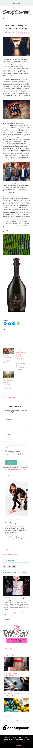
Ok (13, 745)
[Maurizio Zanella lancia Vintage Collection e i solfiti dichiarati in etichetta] (22, 359)
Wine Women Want (22, 33)
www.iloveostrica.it (8, 716)
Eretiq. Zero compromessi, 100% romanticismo (8, 357)
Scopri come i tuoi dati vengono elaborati (14, 469)
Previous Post (11, 397)
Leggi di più (17, 745)
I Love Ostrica (8, 648)
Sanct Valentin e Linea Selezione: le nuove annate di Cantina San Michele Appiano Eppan (8, 382)
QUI (15, 613)
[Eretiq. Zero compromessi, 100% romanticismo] (8, 351)
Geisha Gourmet (9, 32)
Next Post (23, 397)
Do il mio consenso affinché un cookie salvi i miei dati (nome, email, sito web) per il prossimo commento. (16, 453)
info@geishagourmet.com (10, 554)
